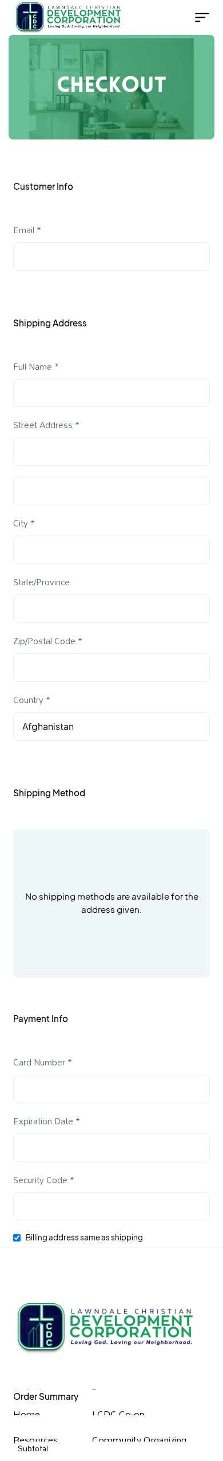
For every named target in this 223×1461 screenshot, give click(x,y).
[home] (53, 17)
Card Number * (42, 1062)
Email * (27, 230)
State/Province (41, 582)
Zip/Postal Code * (47, 641)
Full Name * (36, 367)
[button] (198, 17)
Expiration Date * (46, 1121)
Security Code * (43, 1180)
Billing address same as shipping (84, 1237)
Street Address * (46, 425)
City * (24, 523)
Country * (31, 700)
